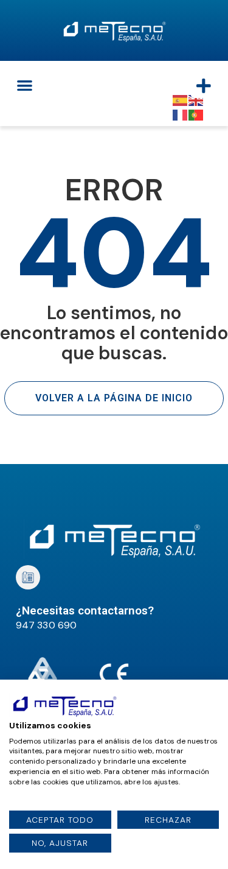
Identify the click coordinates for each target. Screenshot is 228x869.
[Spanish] (180, 99)
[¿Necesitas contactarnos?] (28, 577)
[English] (196, 99)
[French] (180, 114)
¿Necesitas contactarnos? (85, 610)
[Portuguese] (196, 114)
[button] (24, 85)
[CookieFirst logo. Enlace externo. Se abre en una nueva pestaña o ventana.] (64, 705)
